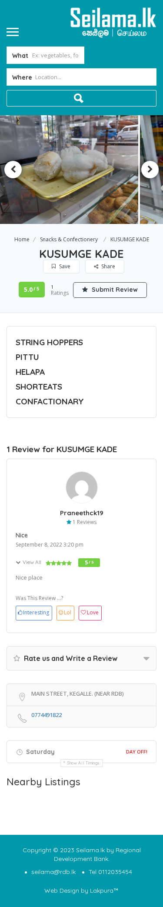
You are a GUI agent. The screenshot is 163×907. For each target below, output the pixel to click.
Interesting (36, 612)
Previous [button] (13, 170)
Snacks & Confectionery (69, 239)
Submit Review (114, 289)
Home (22, 239)
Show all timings (83, 762)
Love (93, 612)
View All (32, 562)
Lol (67, 612)
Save (64, 266)
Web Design (61, 890)
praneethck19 (81, 513)
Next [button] (150, 170)
